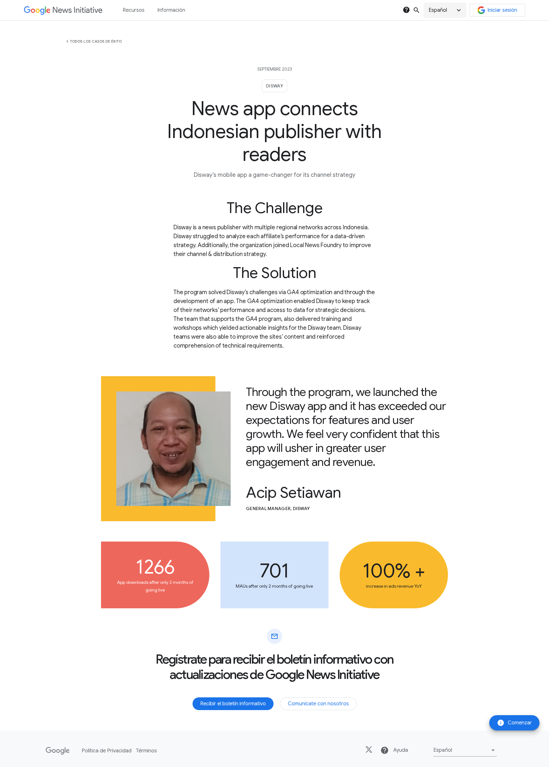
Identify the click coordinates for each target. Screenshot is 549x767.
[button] (445, 10)
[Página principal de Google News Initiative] (63, 10)
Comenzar (514, 723)
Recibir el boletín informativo (233, 704)
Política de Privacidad (107, 751)
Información (171, 10)
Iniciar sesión (502, 10)
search (416, 10)
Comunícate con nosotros (318, 704)
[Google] (58, 751)
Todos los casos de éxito (96, 41)
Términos (146, 751)
